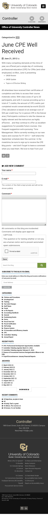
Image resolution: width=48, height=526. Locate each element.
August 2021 (8, 380)
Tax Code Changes (10, 304)
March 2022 (7, 365)
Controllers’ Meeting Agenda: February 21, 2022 (18, 350)
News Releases (30, 466)
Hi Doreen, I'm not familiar (12, 408)
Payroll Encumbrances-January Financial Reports (19, 356)
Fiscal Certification (10, 324)
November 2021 (9, 374)
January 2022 (8, 369)
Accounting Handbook (11, 313)
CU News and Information (33, 461)
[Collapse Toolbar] (44, 198)
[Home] (19, 8)
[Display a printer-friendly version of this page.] (3, 156)
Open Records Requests (33, 468)
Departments (42, 22)
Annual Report (8, 337)
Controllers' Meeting (10, 335)
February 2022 (8, 367)
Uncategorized (9, 299)
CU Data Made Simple (32, 475)
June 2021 (7, 383)
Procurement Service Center (14, 486)
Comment (7, 194)
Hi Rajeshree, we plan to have (13, 399)
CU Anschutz (19, 471)
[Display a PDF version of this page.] (7, 156)
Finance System (9, 328)
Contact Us (28, 471)
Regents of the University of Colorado (14, 498)
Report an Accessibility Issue (34, 483)
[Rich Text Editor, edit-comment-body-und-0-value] (24, 210)
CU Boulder (19, 463)
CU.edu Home (31, 22)
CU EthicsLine (29, 481)
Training (6, 302)
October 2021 (8, 376)
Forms (6, 319)
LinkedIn (26, 508)
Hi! (4, 401)
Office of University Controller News (21, 27)
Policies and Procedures (12, 297)
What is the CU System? (15, 461)
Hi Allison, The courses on (12, 406)
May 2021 (7, 385)
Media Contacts (30, 463)
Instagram (22, 508)
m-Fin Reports (8, 310)
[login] (8, 500)
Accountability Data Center (33, 478)
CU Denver (19, 468)
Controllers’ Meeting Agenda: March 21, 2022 (18, 348)
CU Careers (19, 475)
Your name (7, 170)
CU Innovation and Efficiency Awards (16, 330)
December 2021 (9, 372)
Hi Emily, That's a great (11, 403)
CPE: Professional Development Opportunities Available (21, 346)
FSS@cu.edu (28, 431)
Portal (6, 308)
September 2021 (9, 378)
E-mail (5, 179)
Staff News (7, 306)
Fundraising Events (10, 317)
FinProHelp (7, 326)
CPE (17, 37)
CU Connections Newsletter (14, 478)
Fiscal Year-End (9, 321)
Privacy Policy (31, 498)
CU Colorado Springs (16, 466)
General (6, 315)
